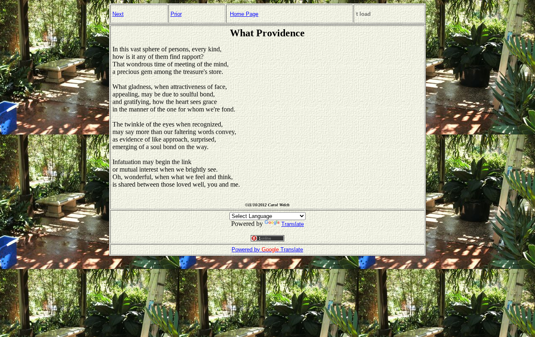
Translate (292, 224)
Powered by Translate (267, 249)
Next (118, 14)
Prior (176, 14)
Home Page (244, 14)
